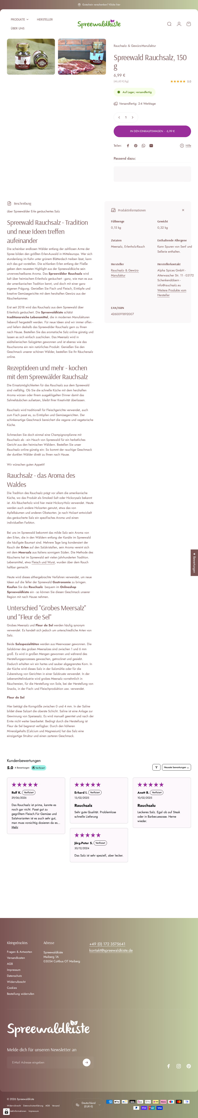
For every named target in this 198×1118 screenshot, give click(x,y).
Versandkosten (16, 958)
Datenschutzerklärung (33, 1105)
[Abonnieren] (86, 1062)
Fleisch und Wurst (43, 562)
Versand (55, 1105)
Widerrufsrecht (16, 982)
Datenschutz (14, 976)
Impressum (13, 970)
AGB (10, 964)
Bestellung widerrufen (20, 994)
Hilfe (188, 145)
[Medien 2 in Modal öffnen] (82, 57)
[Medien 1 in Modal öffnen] (31, 57)
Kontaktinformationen (16, 1111)
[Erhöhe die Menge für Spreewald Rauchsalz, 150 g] (133, 117)
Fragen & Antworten (19, 952)
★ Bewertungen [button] (194, 563)
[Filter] (156, 767)
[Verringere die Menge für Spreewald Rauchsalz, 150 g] (118, 117)
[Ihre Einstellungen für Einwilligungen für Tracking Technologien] (6, 1111)
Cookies (12, 988)
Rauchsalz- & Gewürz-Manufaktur (135, 46)
